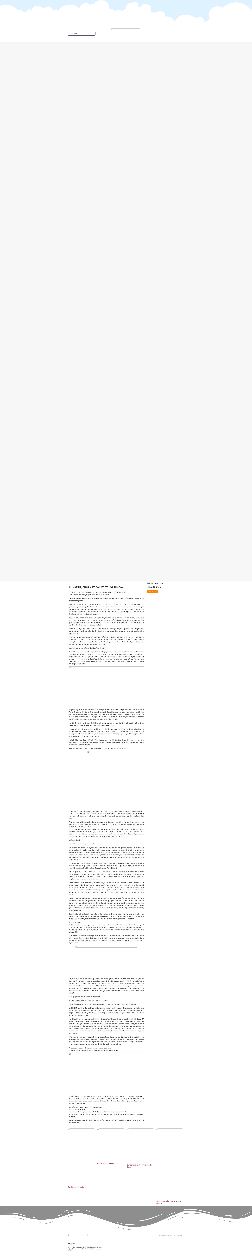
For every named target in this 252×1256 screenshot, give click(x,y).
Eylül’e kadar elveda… (77, 1187)
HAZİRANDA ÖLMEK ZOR (107, 1164)
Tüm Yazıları (152, 591)
